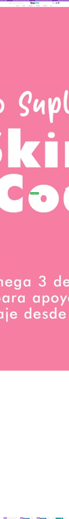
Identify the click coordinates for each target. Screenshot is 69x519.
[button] (56, 3)
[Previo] (3, 189)
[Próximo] (66, 189)
